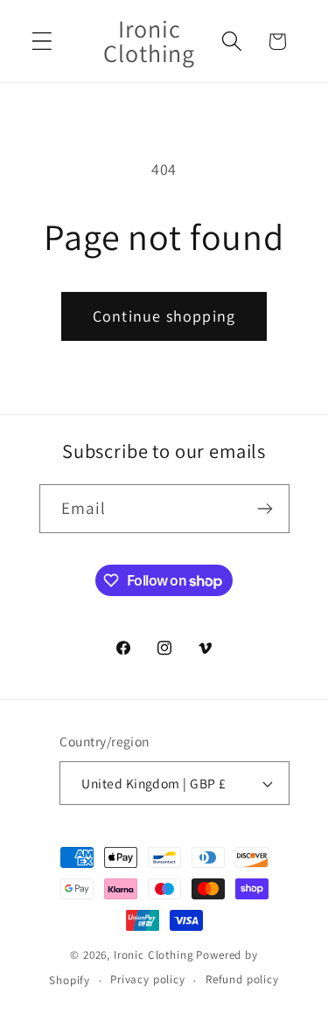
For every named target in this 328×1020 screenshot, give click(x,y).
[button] (42, 41)
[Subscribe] (265, 508)
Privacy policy (147, 979)
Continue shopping (164, 316)
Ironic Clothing (154, 954)
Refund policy (242, 979)
